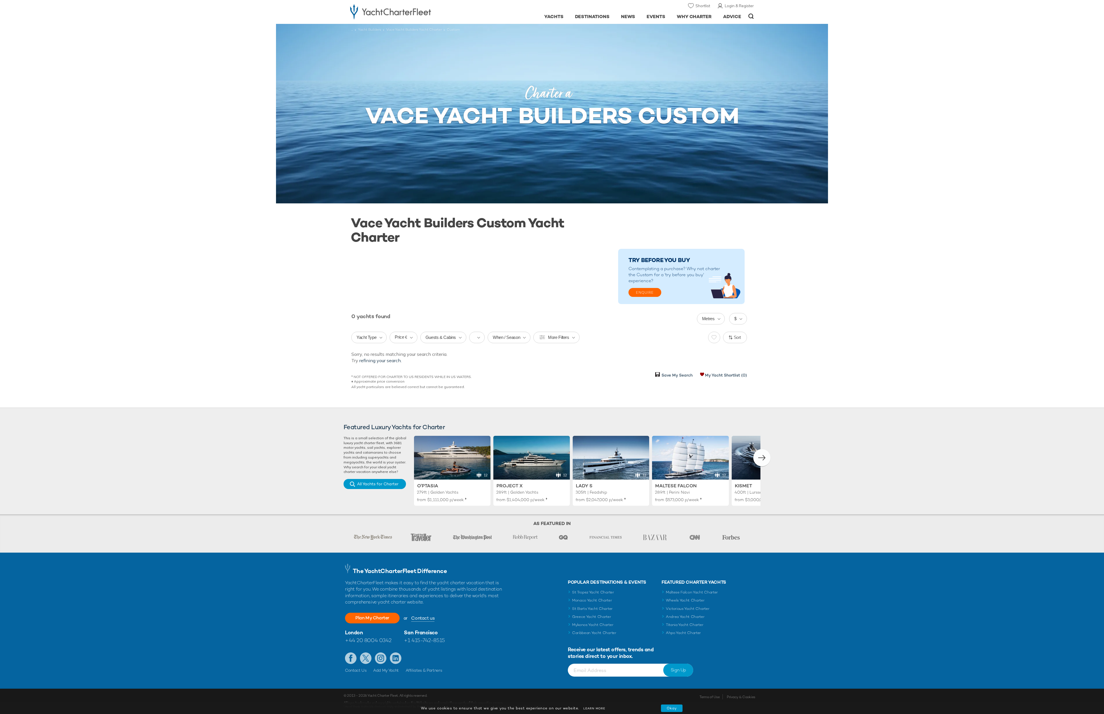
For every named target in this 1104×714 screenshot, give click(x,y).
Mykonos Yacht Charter (592, 624)
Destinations (592, 17)
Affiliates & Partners (424, 670)
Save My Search (677, 375)
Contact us (422, 618)
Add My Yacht (386, 670)
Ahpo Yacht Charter (683, 632)
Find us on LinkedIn (395, 658)
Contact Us (356, 670)
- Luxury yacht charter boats (408, 11)
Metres (708, 318)
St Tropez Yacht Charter (593, 592)
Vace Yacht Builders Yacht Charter (414, 29)
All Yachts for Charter (377, 483)
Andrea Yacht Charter (685, 616)
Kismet (743, 486)
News (628, 17)
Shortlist (702, 5)
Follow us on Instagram (380, 658)
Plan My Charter (372, 618)
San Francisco (421, 632)
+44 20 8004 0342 (368, 640)
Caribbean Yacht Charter (594, 632)
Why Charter (694, 17)
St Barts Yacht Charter (592, 608)
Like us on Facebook (350, 658)
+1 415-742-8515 (424, 640)
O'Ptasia (427, 486)
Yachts (554, 17)
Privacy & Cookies (741, 697)
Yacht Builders (369, 29)
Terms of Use (709, 697)
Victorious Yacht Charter (687, 608)
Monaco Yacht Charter (592, 600)
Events (656, 17)
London (354, 632)
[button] (761, 457)
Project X (510, 486)
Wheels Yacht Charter (685, 600)
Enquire (645, 292)
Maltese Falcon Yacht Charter (692, 592)
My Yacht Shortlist (726, 375)
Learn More (594, 708)
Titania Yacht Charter (684, 624)
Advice (732, 17)
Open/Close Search (751, 16)
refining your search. (380, 360)
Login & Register (739, 5)
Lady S (584, 486)
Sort (737, 337)
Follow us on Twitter (365, 658)
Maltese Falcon (676, 486)
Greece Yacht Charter (591, 616)
